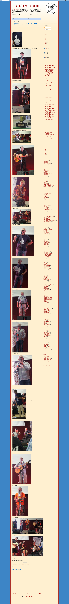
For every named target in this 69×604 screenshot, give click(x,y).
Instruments (45, 274)
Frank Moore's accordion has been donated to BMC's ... (49, 129)
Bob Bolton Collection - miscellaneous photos (48, 95)
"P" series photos (46, 160)
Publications (45, 326)
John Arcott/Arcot (46, 285)
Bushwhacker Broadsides (47, 222)
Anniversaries (46, 183)
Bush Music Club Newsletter (48, 215)
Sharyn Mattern (46, 342)
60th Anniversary (46, 172)
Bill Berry (45, 195)
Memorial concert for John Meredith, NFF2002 (49, 142)
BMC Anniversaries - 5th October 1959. (48, 133)
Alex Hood (45, 181)
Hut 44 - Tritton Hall (26, 18)
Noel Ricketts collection (47, 310)
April (46, 56)
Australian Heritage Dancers (48, 186)
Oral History (45, 314)
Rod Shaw (45, 336)
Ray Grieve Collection (47, 329)
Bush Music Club (16, 9)
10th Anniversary (46, 161)
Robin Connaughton (46, 334)
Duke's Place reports (47, 251)
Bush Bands (45, 211)
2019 (45, 43)
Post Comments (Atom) (29, 596)
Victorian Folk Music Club (47, 359)
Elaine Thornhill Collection (47, 252)
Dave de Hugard (46, 243)
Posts (45, 27)
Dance (44, 240)
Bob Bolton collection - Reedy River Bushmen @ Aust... (49, 119)
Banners (45, 190)
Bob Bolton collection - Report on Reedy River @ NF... (49, 109)
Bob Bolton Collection (47, 202)
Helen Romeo (46, 269)
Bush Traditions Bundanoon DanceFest (49, 220)
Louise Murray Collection (47, 294)
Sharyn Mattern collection (47, 343)
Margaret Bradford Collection (48, 297)
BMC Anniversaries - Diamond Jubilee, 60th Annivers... (49, 140)
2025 (45, 35)
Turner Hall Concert (46, 356)
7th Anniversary (46, 176)
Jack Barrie (45, 275)
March (46, 57)
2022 (45, 39)
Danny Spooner (46, 241)
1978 (45, 154)
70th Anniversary (46, 175)
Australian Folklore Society (47, 184)
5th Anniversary (46, 171)
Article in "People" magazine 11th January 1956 (49, 93)
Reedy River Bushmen (47, 332)
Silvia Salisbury (46, 344)
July (46, 52)
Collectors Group (46, 233)
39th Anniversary (46, 167)
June (46, 53)
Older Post (39, 593)
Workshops (45, 364)
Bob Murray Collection (47, 203)
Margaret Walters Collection (48, 298)
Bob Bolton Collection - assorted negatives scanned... (50, 113)
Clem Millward (46, 230)
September (47, 49)
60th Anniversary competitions (48, 173)
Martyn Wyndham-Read (47, 299)
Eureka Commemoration (47, 254)
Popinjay (45, 325)
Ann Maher (45, 182)
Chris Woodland (46, 228)
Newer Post (14, 593)
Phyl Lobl (45, 320)
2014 (45, 150)
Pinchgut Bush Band (47, 321)
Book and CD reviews (47, 205)
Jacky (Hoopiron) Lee (47, 279)
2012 (45, 153)
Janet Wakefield (46, 281)
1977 (45, 155)
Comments (46, 29)
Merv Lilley (45, 301)
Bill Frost (45, 196)
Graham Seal (45, 263)
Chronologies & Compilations (48, 229)
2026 (45, 34)
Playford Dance (46, 322)
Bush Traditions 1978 (47, 219)
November (47, 47)
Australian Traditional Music (48, 187)
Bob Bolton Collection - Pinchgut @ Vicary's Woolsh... (50, 117)
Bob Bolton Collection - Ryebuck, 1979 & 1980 (49, 107)
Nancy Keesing (46, 307)
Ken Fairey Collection (47, 289)
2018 (45, 44)
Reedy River (45, 331)
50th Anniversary (46, 169)
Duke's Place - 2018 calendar (49, 134)
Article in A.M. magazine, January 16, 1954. (48, 91)
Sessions (45, 341)
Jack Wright (45, 277)
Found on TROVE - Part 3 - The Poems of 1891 (50, 74)
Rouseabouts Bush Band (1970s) (48, 337)
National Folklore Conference (48, 308)
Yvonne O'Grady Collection (47, 365)
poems (45, 323)
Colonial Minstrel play (47, 234)
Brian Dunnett (46, 207)
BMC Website (19, 18)
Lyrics (44, 295)
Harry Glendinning (46, 266)
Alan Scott (45, 179)
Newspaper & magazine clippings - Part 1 (48, 100)
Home (14, 18)
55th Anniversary (46, 170)
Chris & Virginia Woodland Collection (49, 226)
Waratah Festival (46, 360)
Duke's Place (45, 250)
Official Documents (46, 312)
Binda (44, 199)
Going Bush (45, 262)
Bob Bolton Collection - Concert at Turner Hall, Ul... (49, 61)
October (46, 48)
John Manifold (46, 287)
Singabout (45, 345)
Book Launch (45, 206)
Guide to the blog (37, 18)
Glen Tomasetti (46, 261)
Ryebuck (45, 338)
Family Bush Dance (46, 256)
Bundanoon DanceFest (47, 209)
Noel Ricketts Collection (48, 131)
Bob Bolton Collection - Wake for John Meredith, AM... (50, 104)
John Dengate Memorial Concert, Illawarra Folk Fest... (50, 138)
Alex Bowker (45, 180)
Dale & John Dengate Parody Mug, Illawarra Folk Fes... (49, 89)
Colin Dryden (45, 231)
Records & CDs (46, 330)
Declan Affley (45, 245)
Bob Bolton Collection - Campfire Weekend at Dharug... (48, 83)
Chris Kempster (46, 227)
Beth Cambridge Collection (47, 193)
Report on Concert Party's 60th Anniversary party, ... (49, 121)
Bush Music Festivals (47, 217)
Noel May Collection (46, 309)
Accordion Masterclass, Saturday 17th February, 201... (49, 98)
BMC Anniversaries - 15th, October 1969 (49, 144)
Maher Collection (46, 296)
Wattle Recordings (46, 361)
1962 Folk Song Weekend (47, 163)
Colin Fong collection (47, 232)
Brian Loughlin (46, 208)
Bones (44, 204)
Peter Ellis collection (46, 319)
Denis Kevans (46, 246)
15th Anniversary (46, 162)
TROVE (45, 354)
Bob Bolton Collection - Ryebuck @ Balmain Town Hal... (50, 68)
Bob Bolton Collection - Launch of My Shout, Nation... (49, 87)
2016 (45, 148)
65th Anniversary (46, 174)
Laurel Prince (45, 291)
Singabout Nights (46, 346)
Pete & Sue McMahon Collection (48, 317)
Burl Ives (45, 210)
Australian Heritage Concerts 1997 (49, 185)
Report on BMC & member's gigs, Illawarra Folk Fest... (49, 136)
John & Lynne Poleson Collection (48, 284)
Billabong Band (46, 197)
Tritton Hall (45, 353)
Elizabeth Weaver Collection (48, 253)
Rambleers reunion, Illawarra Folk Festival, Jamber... (49, 70)
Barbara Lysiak (46, 191)
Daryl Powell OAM (46, 242)
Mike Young (45, 303)
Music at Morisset (46, 306)
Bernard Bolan (46, 192)
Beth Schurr (45, 194)
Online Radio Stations (47, 313)
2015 (45, 149)
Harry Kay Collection (47, 268)
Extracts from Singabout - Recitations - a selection (49, 72)
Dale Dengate (46, 239)
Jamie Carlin (45, 280)
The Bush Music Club (26, 6)
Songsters (45, 348)
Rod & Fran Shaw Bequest (47, 335)
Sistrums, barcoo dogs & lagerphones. (48, 123)
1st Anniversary (46, 164)
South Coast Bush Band (47, 349)
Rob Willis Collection (47, 333)
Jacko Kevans (46, 278)
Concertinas (45, 237)
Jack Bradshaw (46, 276)
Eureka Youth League (47, 255)
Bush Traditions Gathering (47, 221)
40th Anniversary (46, 168)
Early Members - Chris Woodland (48, 80)
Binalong (45, 198)
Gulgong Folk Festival (47, 264)
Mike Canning (46, 302)
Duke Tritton (45, 249)
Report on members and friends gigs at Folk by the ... (50, 111)
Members (45, 300)
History (32, 18)
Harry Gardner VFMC (47, 265)
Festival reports (16, 564)
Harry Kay (45, 267)
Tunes (44, 355)
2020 (45, 42)
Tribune (45, 352)
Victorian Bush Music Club (47, 358)
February (46, 58)
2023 (45, 38)
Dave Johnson (46, 244)
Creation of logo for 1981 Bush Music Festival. (49, 127)
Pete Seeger (45, 318)
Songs (44, 347)
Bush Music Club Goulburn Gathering (49, 214)
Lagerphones (45, 290)
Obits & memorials (26, 564)
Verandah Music (46, 357)
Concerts (45, 238)
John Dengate (21, 564)
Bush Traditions (46, 218)
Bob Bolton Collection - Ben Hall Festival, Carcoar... (50, 85)
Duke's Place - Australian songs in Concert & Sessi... (49, 63)
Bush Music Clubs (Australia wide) (49, 216)
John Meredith (46, 288)
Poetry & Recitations (47, 324)
